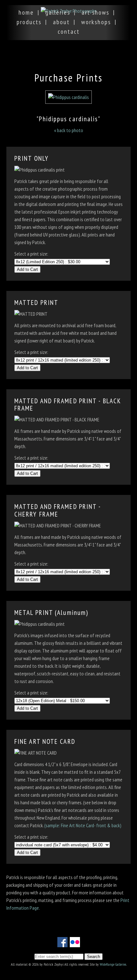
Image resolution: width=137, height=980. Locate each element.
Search (93, 956)
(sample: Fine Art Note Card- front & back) (82, 825)
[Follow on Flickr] (75, 943)
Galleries (57, 12)
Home (26, 12)
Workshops (96, 22)
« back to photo (68, 130)
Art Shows (95, 12)
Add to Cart (27, 269)
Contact (69, 31)
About (61, 22)
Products (29, 22)
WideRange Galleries (113, 964)
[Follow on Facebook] (62, 943)
